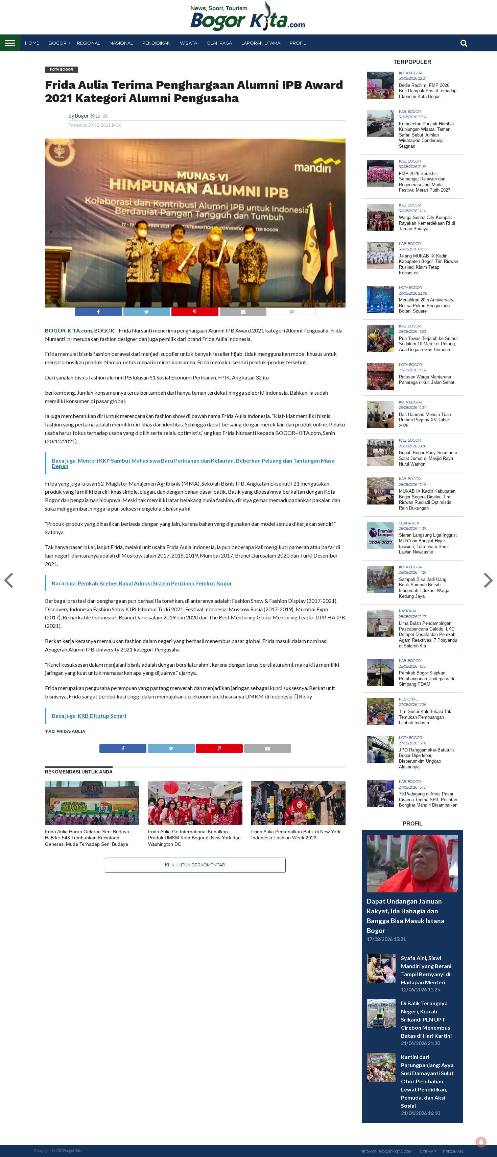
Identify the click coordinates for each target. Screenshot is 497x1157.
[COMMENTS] (291, 310)
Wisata (188, 43)
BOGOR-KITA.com (68, 330)
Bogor (58, 43)
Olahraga (219, 43)
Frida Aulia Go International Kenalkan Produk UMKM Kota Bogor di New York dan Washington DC (194, 838)
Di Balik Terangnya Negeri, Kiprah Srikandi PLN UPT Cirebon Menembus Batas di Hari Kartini (426, 1019)
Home (32, 43)
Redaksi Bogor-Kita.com (386, 1151)
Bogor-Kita (87, 116)
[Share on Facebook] (98, 310)
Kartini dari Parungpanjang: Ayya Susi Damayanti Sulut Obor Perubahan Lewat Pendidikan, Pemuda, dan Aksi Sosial (427, 1081)
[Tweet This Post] (146, 310)
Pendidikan (156, 43)
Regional (88, 43)
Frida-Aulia (70, 731)
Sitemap (427, 1151)
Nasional (121, 43)
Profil (298, 43)
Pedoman (453, 1151)
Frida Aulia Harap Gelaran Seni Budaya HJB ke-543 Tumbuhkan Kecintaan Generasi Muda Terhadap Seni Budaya (87, 838)
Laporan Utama (260, 43)
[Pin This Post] (194, 310)
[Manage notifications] (481, 1142)
